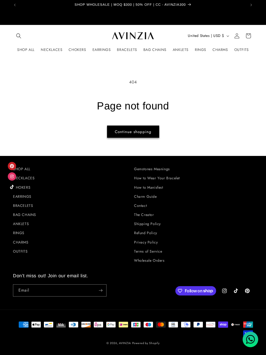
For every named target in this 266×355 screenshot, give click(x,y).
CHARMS (21, 242)
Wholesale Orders (149, 260)
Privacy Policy (146, 242)
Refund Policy (145, 232)
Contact (140, 205)
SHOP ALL (21, 169)
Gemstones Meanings (152, 169)
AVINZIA (125, 343)
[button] (18, 36)
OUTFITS (20, 251)
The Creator (144, 214)
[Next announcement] (251, 5)
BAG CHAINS (24, 214)
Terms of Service (148, 251)
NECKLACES (24, 178)
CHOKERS (21, 187)
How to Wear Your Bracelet (157, 178)
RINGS (18, 232)
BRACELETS (23, 205)
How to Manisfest (148, 187)
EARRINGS (22, 196)
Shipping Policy (147, 223)
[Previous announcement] (15, 5)
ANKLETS (21, 223)
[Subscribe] (100, 290)
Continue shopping (133, 132)
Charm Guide (145, 196)
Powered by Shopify (146, 343)
